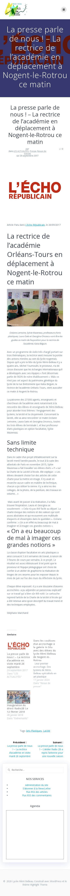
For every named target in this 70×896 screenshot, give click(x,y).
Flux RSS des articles (37, 791)
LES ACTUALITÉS (21, 151)
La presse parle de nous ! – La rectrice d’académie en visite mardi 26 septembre (18, 660)
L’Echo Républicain (35, 224)
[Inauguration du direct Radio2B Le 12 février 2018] (18, 697)
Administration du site (36, 785)
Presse (33, 151)
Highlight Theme (38, 884)
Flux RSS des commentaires (36, 795)
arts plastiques (34, 730)
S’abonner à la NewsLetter (37, 788)
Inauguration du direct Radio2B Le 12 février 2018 (17, 708)
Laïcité (46, 730)
